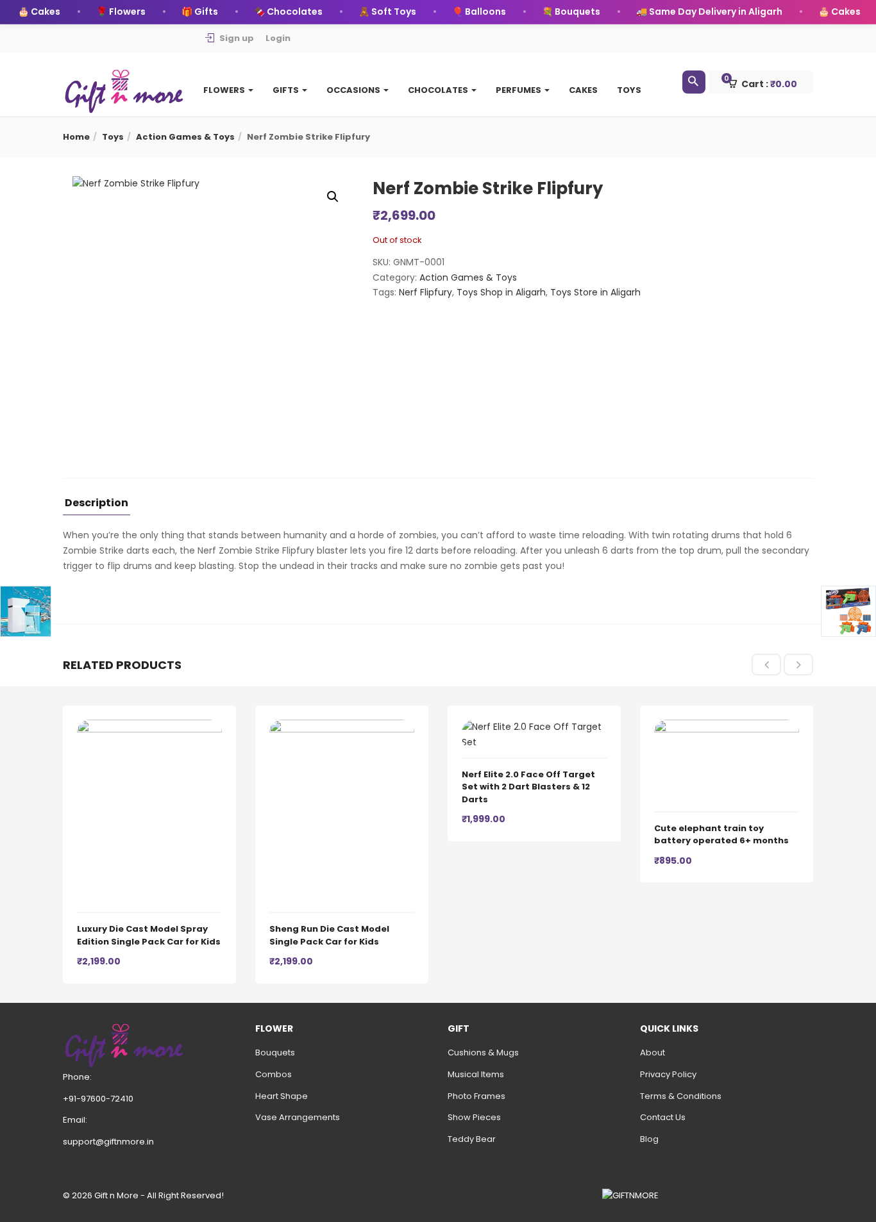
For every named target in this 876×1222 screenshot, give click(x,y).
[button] (767, 82)
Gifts (287, 90)
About (652, 1052)
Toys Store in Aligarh (595, 292)
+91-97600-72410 (98, 1099)
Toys (629, 90)
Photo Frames (476, 1096)
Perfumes (519, 90)
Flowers (225, 90)
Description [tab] (96, 504)
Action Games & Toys (185, 137)
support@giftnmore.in (108, 1141)
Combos (273, 1074)
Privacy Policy (668, 1074)
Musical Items (476, 1074)
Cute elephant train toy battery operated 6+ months (721, 834)
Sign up (236, 38)
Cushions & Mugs (483, 1052)
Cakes (583, 90)
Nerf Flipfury (425, 292)
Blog (649, 1139)
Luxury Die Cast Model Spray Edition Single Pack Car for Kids (149, 935)
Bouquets (275, 1052)
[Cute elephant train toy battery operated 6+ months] (726, 726)
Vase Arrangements (297, 1117)
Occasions (354, 90)
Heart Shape (281, 1096)
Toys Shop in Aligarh (501, 292)
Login (278, 38)
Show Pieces (474, 1117)
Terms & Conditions (680, 1096)
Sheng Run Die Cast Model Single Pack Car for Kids (329, 935)
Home (76, 137)
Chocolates (439, 90)
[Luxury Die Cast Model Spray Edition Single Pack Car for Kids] (149, 726)
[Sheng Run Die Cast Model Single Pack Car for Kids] (341, 726)
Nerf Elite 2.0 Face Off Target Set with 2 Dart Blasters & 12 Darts (528, 786)
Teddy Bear (472, 1139)
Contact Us (663, 1117)
